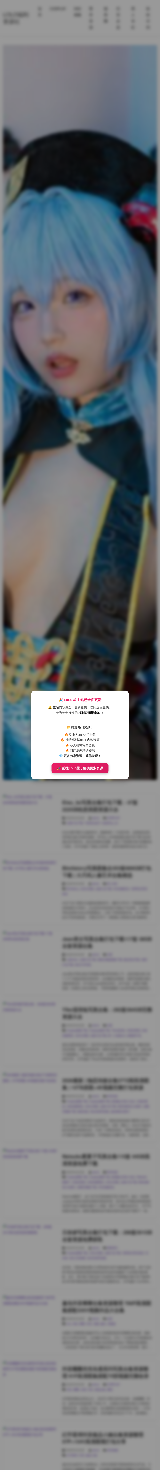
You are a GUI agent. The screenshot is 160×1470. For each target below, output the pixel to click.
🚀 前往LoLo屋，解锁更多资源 (80, 768)
